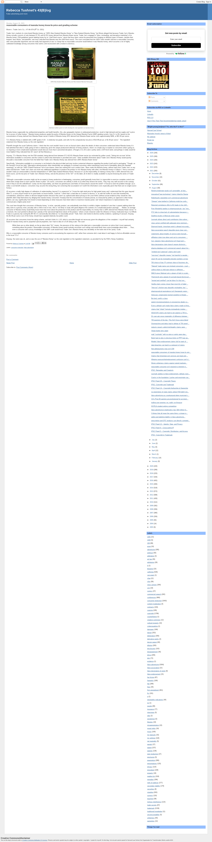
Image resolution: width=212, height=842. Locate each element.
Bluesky (150, 143)
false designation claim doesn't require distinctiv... (169, 244)
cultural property (153, 623)
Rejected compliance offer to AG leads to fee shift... (169, 205)
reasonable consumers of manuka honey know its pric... (171, 352)
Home (72, 263)
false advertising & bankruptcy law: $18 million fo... (169, 410)
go (148, 703)
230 (148, 543)
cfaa (148, 578)
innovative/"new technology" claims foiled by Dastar (169, 194)
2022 (152, 167)
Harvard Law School (154, 130)
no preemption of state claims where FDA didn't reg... (170, 392)
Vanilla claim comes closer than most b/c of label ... (169, 284)
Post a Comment (12, 259)
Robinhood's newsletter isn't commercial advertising (169, 198)
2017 (152, 477)
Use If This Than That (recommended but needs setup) (166, 121)
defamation (151, 636)
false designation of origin (156, 671)
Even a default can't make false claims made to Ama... (170, 306)
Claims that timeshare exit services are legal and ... (169, 356)
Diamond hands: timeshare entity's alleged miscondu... (170, 226)
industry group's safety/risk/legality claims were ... (169, 327)
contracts (150, 607)
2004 (152, 523)
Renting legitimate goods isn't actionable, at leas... (169, 191)
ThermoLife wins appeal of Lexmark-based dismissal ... (171, 277)
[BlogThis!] (38, 243)
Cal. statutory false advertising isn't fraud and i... (168, 241)
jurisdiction (151, 719)
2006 (152, 516)
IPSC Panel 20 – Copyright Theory (163, 381)
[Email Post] (33, 243)
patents (149, 751)
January (155, 461)
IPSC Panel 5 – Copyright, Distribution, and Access (169, 431)
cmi (148, 588)
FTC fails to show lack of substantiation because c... (170, 212)
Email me (150, 140)
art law (149, 559)
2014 (152, 488)
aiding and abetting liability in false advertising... (168, 417)
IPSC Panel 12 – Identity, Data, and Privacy (167, 424)
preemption (151, 760)
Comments (154, 101)
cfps (148, 581)
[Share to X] (40, 243)
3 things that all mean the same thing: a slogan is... (169, 413)
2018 (152, 473)
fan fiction (150, 677)
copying (150, 610)
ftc (148, 693)
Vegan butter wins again (159, 331)
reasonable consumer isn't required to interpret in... (169, 367)
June (154, 443)
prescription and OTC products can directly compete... (170, 421)
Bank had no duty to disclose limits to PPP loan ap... (170, 338)
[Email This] (36, 243)
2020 (152, 466)
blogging (150, 569)
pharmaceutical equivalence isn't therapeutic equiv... (169, 291)
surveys (150, 795)
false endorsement (153, 674)
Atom (149, 111)
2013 (152, 491)
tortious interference (154, 802)
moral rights (151, 728)
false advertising (29, 247)
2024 (152, 160)
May (153, 447)
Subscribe (176, 45)
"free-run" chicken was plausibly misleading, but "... (169, 288)
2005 (152, 520)
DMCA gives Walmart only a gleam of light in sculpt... (170, 273)
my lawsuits (151, 735)
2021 (152, 171)
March (154, 454)
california (150, 572)
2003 (152, 527)
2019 (152, 470)
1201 (149, 537)
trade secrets (152, 805)
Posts (152, 97)
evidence (150, 661)
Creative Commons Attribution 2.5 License (34, 840)
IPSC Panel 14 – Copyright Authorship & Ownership (169, 388)
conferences (151, 597)
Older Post (133, 263)
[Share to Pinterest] (45, 243)
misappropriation (153, 725)
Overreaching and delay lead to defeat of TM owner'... (170, 324)
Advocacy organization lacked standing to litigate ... (169, 295)
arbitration (150, 556)
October (155, 181)
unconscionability (153, 815)
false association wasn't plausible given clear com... (169, 230)
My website (151, 137)
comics (149, 591)
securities (150, 789)
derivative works (153, 639)
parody (149, 744)
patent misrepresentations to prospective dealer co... (170, 302)
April (153, 450)
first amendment (153, 690)
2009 (152, 506)
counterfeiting (152, 617)
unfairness (151, 818)
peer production (152, 754)
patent (149, 748)
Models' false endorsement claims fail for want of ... (169, 341)
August (154, 188)
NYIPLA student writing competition (163, 406)
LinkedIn (150, 114)
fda (148, 684)
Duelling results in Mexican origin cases (165, 216)
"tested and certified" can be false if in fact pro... (168, 280)
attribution (150, 562)
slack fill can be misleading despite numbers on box (169, 259)
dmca (149, 655)
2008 (152, 509)
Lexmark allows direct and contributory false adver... (169, 219)
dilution (149, 645)
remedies (150, 779)
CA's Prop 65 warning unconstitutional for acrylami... (169, 399)
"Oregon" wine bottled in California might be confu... (169, 201)
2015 (152, 484)
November (155, 177)
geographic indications (155, 700)
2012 (152, 495)
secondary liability (153, 786)
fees (148, 687)
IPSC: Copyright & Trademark (161, 435)
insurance (150, 709)
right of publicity (153, 783)
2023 (152, 163)
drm (148, 658)
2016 (152, 480)
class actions (152, 585)
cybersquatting (152, 626)
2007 (152, 513)
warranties (150, 821)
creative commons (153, 620)
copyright (150, 613)
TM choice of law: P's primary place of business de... (170, 262)
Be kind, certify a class (159, 298)
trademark (150, 808)
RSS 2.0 (150, 118)
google (149, 706)
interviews (150, 712)
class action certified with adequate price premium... (169, 223)
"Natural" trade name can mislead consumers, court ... (170, 266)
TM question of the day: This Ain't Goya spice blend (169, 320)
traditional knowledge (154, 811)
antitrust (150, 553)
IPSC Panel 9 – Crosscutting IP (162, 428)
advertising (151, 550)
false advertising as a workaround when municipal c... (170, 395)
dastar (149, 633)
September (156, 184)
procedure (150, 770)
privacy (149, 767)
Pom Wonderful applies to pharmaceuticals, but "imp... (170, 209)
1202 (149, 540)
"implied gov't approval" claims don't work (166, 252)
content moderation (154, 604)
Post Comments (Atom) (24, 267)
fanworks (150, 680)
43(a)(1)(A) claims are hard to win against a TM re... (169, 313)
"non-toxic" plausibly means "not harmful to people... (170, 255)
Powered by (170, 54)
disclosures (151, 649)
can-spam (150, 575)
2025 (152, 156)
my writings (151, 738)
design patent (152, 642)
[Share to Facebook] (43, 243)
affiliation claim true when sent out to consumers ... (169, 237)
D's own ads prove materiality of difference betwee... (169, 316)
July (153, 440)
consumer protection (17, 247)
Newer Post (10, 263)
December (155, 173)
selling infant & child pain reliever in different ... (168, 270)
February (155, 458)
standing (150, 792)
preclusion (150, 757)
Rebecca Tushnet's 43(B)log (28, 10)
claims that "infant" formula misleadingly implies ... (169, 309)
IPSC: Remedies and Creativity (162, 370)
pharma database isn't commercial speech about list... (170, 248)
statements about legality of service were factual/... (169, 234)
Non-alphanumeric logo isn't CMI (162, 349)
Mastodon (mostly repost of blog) (159, 133)
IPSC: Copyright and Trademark (162, 385)
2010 (152, 502)
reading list (151, 776)
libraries (150, 722)
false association (153, 668)
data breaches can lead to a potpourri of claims (168, 345)
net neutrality (151, 741)
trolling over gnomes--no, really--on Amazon (166, 402)
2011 (152, 498)
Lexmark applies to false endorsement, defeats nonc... (170, 374)
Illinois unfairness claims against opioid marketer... (169, 363)
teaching (150, 799)
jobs (148, 716)
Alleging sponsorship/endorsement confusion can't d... (170, 359)
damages (150, 629)
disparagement (152, 652)
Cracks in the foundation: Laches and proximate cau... (170, 377)
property (150, 773)
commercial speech (154, 594)
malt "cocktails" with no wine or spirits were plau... (169, 334)
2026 (152, 153)
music (149, 732)
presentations (152, 763)
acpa (149, 546)
